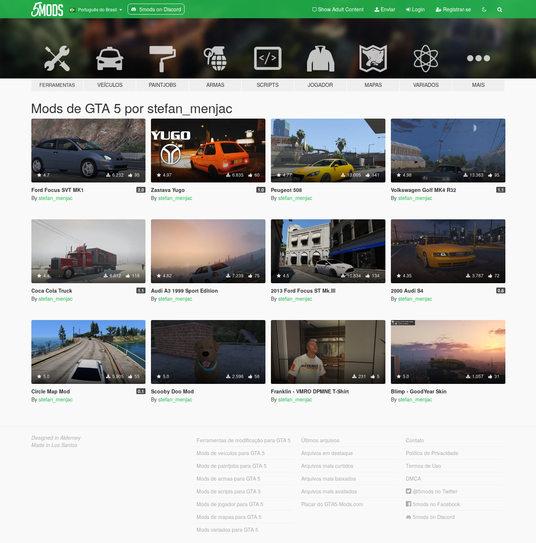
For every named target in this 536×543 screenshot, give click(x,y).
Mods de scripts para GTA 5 (229, 491)
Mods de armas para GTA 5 (228, 478)
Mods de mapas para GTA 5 (229, 516)
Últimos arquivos (320, 440)
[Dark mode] (484, 9)
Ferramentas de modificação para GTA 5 (244, 440)
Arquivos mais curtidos (327, 465)
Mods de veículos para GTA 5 (231, 453)
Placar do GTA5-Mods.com (332, 504)
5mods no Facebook (435, 504)
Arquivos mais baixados (328, 478)
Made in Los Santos (54, 444)
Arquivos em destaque (327, 453)
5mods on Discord (433, 516)
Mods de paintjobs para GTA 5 (232, 465)
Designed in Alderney (56, 437)
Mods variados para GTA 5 (227, 529)
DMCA (413, 478)
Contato (415, 440)
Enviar (387, 9)
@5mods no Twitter (434, 491)
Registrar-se (456, 9)
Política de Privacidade (432, 453)
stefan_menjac (56, 197)
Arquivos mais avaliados (329, 491)
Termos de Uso (423, 465)
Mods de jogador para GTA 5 (230, 504)
